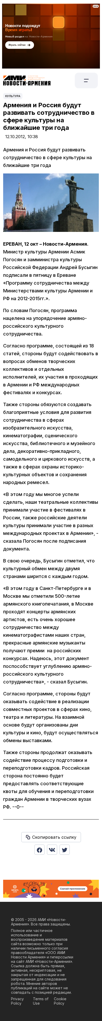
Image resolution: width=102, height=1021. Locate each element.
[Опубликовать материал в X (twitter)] (64, 850)
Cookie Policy (60, 1001)
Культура (12, 96)
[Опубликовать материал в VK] (52, 850)
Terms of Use (40, 1001)
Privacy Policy (17, 1001)
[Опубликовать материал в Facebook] (39, 850)
